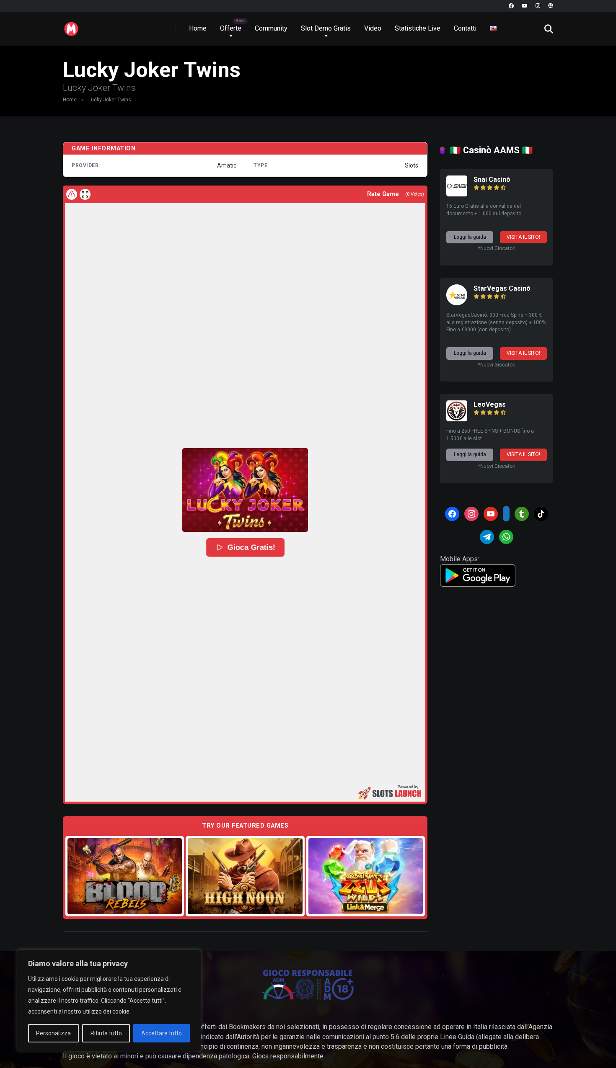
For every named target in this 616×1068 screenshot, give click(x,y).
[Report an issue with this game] (71, 194)
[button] (245, 490)
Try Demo (124, 876)
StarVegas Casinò (502, 288)
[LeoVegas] (456, 419)
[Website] (550, 6)
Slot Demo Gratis (326, 28)
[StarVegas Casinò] (456, 303)
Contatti (465, 28)
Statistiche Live (417, 28)
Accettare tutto (161, 1033)
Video (372, 28)
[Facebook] (511, 6)
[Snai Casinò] (456, 194)
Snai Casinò (492, 179)
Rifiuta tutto (106, 1033)
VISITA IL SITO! (523, 237)
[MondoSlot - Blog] (71, 25)
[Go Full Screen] (85, 194)
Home (198, 28)
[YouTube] (525, 6)
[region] (109, 1000)
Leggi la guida (470, 237)
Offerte (230, 28)
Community (271, 28)
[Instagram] (538, 6)
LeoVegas (490, 404)
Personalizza (53, 1033)
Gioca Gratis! (251, 547)
